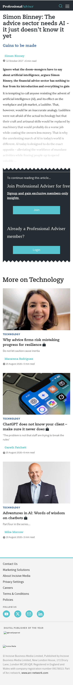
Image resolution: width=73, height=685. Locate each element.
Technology (11, 334)
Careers (8, 588)
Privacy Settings (13, 582)
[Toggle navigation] (66, 6)
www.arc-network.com (34, 673)
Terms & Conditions (16, 594)
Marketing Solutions (16, 570)
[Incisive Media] (9, 646)
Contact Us (10, 564)
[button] (60, 6)
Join (37, 210)
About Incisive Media (16, 576)
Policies (8, 600)
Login (36, 250)
